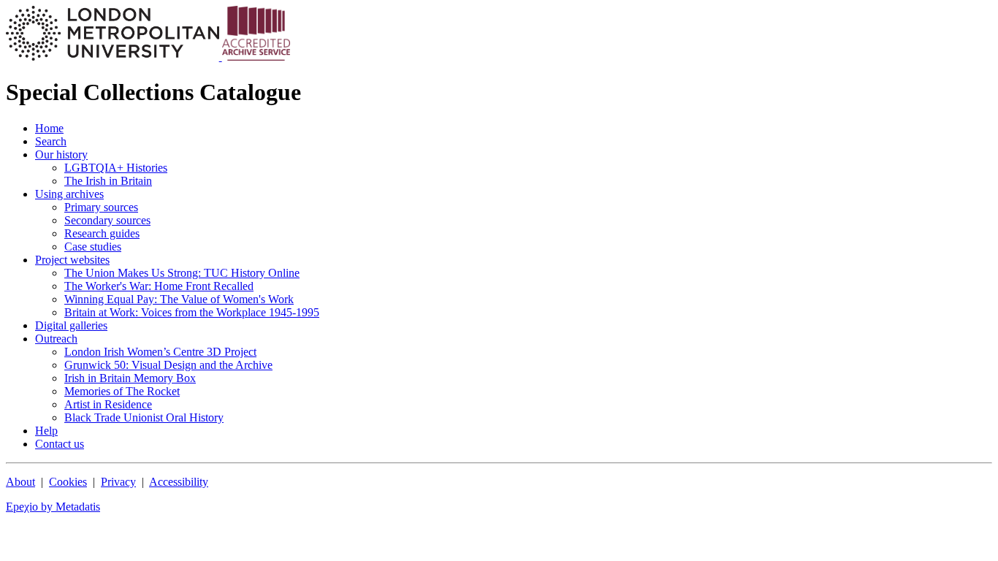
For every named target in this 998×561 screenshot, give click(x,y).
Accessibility (178, 482)
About (20, 482)
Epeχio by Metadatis (53, 506)
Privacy (118, 482)
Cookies (68, 482)
